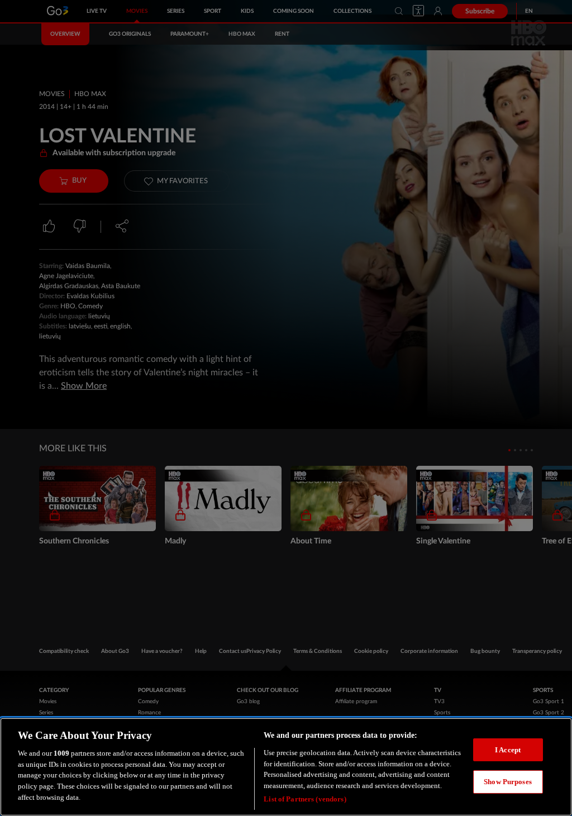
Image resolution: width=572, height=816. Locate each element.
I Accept (508, 750)
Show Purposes (508, 781)
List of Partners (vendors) (305, 799)
